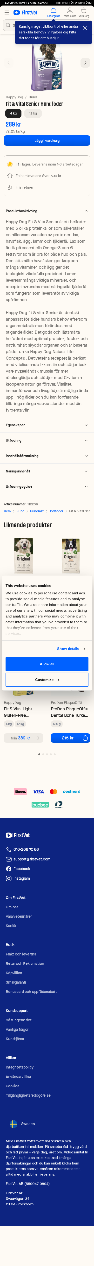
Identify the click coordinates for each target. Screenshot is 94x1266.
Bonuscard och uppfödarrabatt (31, 991)
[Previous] (8, 63)
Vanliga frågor (17, 1029)
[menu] (6, 12)
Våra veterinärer (19, 916)
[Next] (85, 63)
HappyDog (14, 97)
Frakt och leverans (21, 954)
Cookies (12, 1085)
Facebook (21, 868)
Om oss (12, 907)
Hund (33, 97)
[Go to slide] (39, 754)
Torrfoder (56, 511)
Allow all (47, 664)
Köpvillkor (14, 972)
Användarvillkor (18, 1076)
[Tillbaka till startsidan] (25, 12)
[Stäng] (85, 28)
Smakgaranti (16, 982)
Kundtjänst (15, 1038)
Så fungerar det (19, 1020)
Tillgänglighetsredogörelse (28, 1095)
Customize (44, 680)
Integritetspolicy (20, 1067)
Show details (68, 649)
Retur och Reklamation (25, 963)
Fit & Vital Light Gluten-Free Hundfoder (18, 712)
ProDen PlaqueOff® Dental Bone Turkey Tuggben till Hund (69, 712)
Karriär (11, 925)
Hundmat (37, 511)
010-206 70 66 (26, 849)
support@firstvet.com (31, 859)
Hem (7, 511)
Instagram (21, 878)
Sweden (28, 1123)
